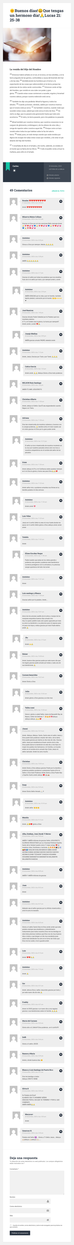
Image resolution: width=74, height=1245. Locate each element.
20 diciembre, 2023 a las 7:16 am (32, 969)
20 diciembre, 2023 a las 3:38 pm (32, 256)
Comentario (14, 1169)
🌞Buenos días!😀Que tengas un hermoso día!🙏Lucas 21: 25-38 (36, 15)
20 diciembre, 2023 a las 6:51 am (32, 986)
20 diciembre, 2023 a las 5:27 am (32, 1072)
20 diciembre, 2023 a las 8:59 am (32, 871)
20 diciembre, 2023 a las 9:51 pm (32, 219)
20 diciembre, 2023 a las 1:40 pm (32, 313)
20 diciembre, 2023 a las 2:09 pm (35, 336)
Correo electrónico (16, 1206)
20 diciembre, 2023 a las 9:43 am (32, 787)
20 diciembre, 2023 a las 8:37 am (32, 904)
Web (11, 1216)
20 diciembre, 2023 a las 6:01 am (32, 1004)
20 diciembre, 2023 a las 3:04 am (32, 1091)
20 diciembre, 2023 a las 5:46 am (32, 1039)
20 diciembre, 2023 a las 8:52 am (32, 887)
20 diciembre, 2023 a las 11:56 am (33, 464)
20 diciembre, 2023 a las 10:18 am (36, 803)
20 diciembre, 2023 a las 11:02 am (33, 539)
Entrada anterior (54, 175)
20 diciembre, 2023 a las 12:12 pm (36, 441)
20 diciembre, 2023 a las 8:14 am (32, 953)
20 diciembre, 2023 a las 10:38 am (33, 656)
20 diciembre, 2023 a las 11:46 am (36, 556)
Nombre (12, 1197)
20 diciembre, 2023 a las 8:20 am (32, 922)
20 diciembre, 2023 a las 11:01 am (33, 579)
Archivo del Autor (14, 170)
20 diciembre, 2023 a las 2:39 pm (35, 292)
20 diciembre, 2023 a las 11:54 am (36, 502)
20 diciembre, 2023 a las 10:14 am (33, 731)
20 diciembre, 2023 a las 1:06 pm (32, 385)
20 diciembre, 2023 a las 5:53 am (32, 1023)
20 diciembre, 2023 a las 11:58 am (33, 401)
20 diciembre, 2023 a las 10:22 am (33, 677)
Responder (60, 201)
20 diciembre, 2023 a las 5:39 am (32, 1056)
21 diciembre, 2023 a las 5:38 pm (32, 203)
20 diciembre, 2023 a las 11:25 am (33, 518)
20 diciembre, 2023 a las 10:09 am (33, 764)
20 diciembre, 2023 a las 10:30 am (36, 710)
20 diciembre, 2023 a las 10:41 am (33, 612)
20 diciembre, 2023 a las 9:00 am (32, 836)
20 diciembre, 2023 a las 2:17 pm (32, 273)
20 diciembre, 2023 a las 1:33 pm (35, 369)
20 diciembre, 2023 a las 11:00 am (33, 595)
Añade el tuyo (58, 191)
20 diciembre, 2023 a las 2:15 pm (35, 640)
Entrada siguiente (54, 178)
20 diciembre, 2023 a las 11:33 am (33, 483)
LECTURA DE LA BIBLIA (56, 169)
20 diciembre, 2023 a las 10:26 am (36, 694)
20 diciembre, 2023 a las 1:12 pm (32, 352)
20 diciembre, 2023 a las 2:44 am (32, 1133)
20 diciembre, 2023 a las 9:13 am (32, 820)
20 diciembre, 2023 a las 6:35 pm (32, 240)
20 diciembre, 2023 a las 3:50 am (35, 1116)
